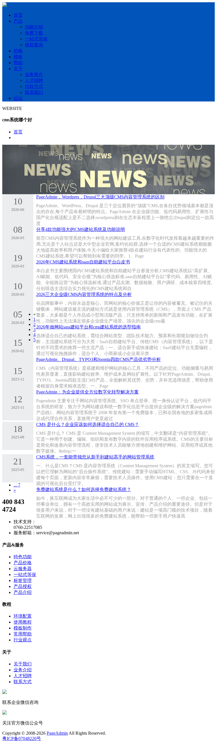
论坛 (18, 98)
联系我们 (34, 92)
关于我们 (23, 663)
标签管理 (23, 580)
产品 (18, 21)
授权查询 (34, 44)
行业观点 (23, 639)
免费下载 (34, 33)
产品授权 (23, 586)
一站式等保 (36, 38)
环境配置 (23, 616)
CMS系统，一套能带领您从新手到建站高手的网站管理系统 (95, 457)
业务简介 (34, 74)
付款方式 (34, 86)
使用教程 (23, 622)
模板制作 (23, 628)
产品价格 (23, 562)
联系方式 (23, 681)
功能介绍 (34, 27)
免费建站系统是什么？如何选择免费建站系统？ (83, 489)
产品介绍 (23, 592)
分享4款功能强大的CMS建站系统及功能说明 (80, 229)
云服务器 (23, 568)
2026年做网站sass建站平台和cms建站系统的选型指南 (88, 327)
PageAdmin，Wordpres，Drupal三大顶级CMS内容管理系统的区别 (100, 196)
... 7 (17, 485)
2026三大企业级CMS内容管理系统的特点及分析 (84, 294)
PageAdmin (57, 733)
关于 (18, 68)
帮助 (18, 62)
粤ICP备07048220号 (21, 738)
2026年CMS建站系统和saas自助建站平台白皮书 (83, 261)
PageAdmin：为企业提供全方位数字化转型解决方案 (87, 392)
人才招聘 (34, 80)
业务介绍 (23, 669)
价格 (18, 50)
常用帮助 (23, 633)
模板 (18, 56)
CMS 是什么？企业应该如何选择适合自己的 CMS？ (87, 424)
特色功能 (23, 556)
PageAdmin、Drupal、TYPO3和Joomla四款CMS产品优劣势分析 (98, 359)
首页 (18, 15)
